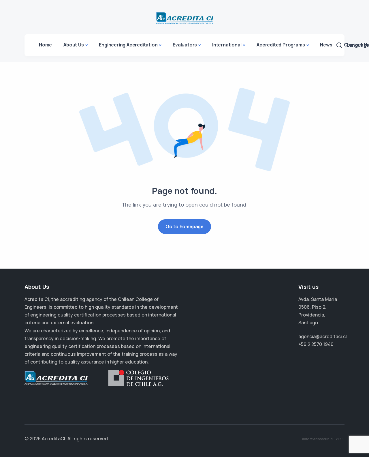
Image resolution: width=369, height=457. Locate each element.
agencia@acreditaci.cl (322, 336)
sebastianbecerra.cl (317, 439)
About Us (73, 45)
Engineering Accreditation (128, 45)
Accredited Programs (281, 45)
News (326, 45)
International (226, 45)
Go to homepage (184, 226)
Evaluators (185, 45)
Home (45, 45)
